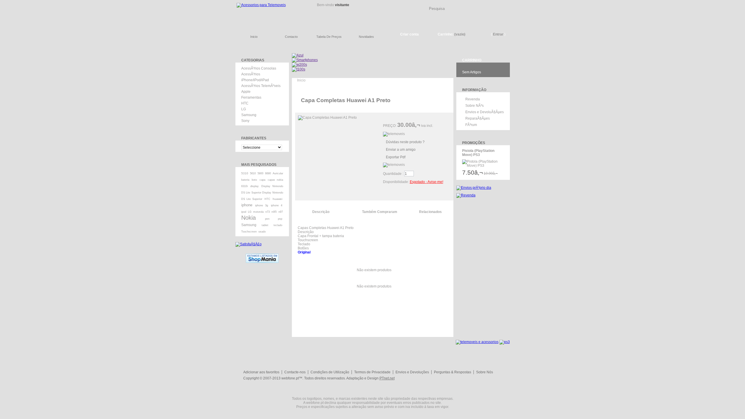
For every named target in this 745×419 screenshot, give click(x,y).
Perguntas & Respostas (452, 372)
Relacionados (430, 212)
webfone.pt (290, 378)
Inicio (301, 80)
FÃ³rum (471, 125)
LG (243, 109)
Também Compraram (379, 212)
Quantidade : (393, 174)
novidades (366, 36)
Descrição (320, 212)
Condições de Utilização (330, 372)
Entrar (498, 34)
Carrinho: (445, 34)
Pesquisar (508, 4)
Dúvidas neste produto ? (405, 142)
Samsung (248, 115)
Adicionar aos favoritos (261, 372)
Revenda (472, 99)
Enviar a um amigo (401, 150)
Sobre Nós (484, 372)
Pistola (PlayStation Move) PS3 (478, 153)
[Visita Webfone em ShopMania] (262, 256)
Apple (246, 92)
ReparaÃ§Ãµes (477, 118)
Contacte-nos (295, 372)
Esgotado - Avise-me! (426, 182)
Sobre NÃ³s (474, 106)
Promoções (473, 143)
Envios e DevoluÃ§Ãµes (484, 112)
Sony (245, 121)
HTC (245, 103)
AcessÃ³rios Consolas (258, 68)
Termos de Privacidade (372, 372)
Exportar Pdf (395, 157)
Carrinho (471, 60)
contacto (291, 36)
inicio (254, 36)
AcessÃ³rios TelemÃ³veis (261, 86)
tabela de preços (329, 36)
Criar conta (409, 34)
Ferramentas (251, 97)
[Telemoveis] (270, 13)
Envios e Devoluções (412, 372)
